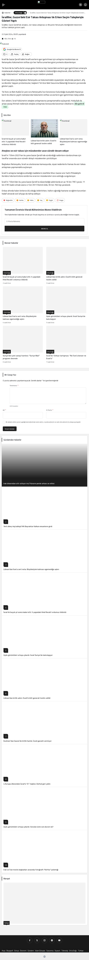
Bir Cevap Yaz (10, 375)
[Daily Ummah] (41, 4)
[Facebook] (29, 940)
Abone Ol (44, 228)
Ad (4, 410)
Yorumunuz (14, 386)
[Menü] (3, 5)
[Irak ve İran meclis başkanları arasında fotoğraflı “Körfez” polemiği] (44, 851)
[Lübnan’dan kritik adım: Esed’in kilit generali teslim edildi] (44, 132)
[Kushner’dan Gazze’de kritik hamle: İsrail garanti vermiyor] (44, 722)
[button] (80, 5)
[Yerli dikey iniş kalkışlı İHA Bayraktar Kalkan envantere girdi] (44, 508)
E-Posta (49, 410)
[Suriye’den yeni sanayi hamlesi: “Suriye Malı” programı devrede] (23, 344)
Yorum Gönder (10, 428)
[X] (37, 940)
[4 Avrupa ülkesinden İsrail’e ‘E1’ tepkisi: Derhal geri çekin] (44, 765)
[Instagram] (44, 940)
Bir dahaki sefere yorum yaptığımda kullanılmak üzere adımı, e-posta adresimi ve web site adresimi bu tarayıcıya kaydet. (43, 422)
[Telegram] (52, 940)
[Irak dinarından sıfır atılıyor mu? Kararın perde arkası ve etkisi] (44, 465)
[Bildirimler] (85, 5)
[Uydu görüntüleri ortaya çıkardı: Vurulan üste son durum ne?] (44, 808)
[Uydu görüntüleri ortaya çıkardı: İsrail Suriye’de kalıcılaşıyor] (66, 305)
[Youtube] (59, 940)
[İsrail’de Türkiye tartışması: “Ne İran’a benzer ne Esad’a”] (66, 344)
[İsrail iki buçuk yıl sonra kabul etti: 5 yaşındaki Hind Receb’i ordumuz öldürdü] (15, 132)
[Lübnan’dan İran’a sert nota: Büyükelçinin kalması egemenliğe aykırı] (73, 132)
